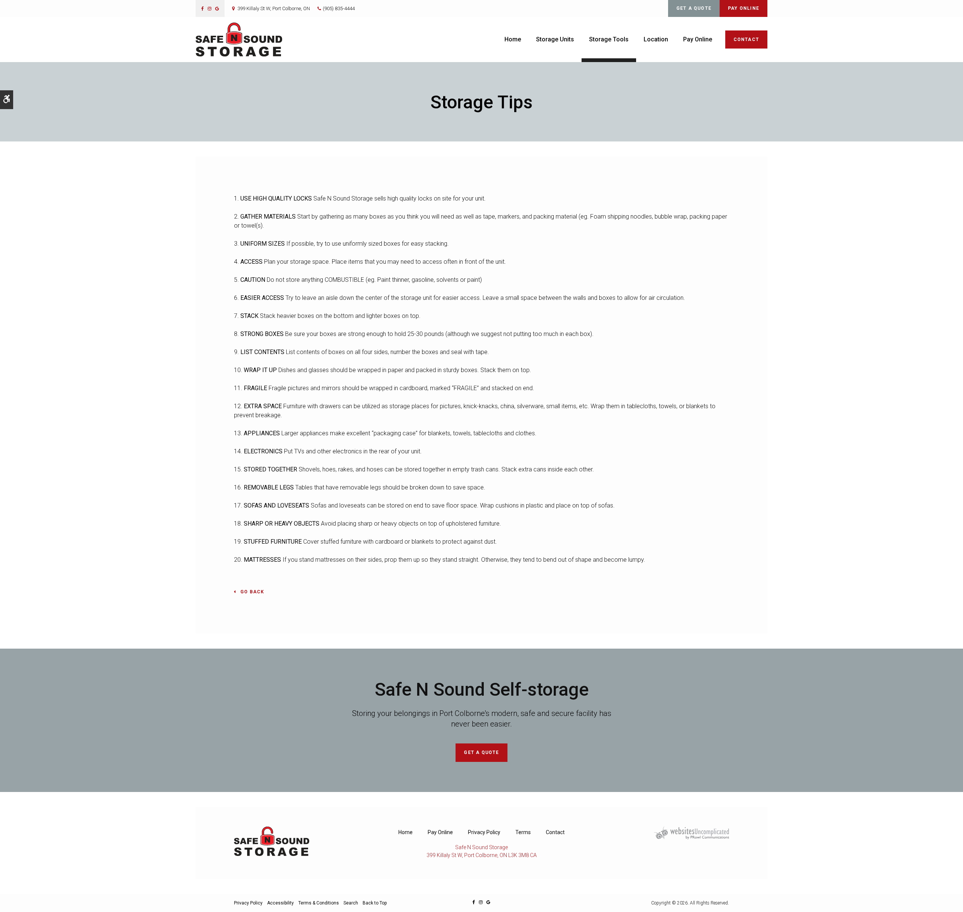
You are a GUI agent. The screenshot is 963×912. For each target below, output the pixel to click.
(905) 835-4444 (339, 8)
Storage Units (555, 39)
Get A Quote (481, 752)
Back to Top (375, 903)
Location (656, 39)
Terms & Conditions (318, 903)
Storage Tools (609, 39)
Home (512, 39)
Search (350, 903)
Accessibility (280, 903)
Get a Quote (693, 8)
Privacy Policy (484, 832)
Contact (746, 39)
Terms (523, 832)
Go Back (252, 591)
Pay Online (743, 8)
